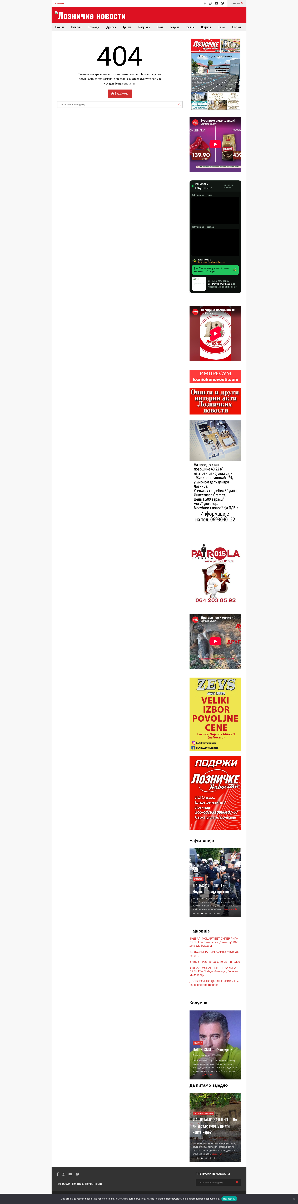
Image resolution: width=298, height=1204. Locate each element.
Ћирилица (59, 3)
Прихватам (229, 1198)
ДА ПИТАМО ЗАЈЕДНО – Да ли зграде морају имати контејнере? (215, 1125)
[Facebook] (205, 3)
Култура (127, 27)
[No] (293, 1199)
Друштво (111, 27)
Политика (76, 27)
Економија (93, 27)
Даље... (216, 1154)
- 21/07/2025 (198, 1138)
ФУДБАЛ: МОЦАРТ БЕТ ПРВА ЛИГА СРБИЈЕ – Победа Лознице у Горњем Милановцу (214, 971)
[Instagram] (210, 3)
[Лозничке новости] (90, 15)
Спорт (160, 27)
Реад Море (229, 909)
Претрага (236, 3)
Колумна (174, 27)
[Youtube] (216, 3)
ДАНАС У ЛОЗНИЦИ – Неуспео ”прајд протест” (212, 888)
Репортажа (144, 27)
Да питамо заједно (203, 1113)
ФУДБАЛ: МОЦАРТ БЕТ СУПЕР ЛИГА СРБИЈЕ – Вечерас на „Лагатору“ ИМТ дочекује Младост (214, 942)
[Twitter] (222, 3)
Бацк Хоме (121, 93)
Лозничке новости (201, 1055)
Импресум (63, 1183)
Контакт (236, 27)
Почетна (59, 27)
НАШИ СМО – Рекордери (212, 1049)
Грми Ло (190, 27)
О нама (221, 27)
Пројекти (206, 27)
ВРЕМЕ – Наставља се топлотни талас (215, 961)
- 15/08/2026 (216, 1055)
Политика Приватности (87, 1183)
